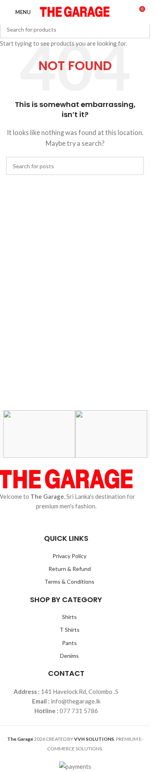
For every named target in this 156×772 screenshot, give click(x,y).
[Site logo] (75, 11)
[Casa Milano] (111, 434)
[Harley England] (39, 434)
